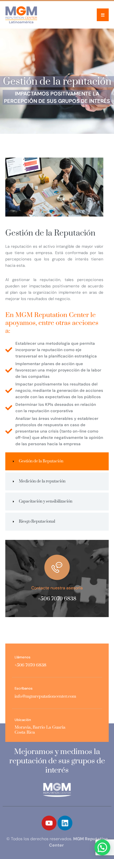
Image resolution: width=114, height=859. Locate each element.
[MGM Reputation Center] (21, 14)
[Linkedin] (65, 823)
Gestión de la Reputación (50, 233)
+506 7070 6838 (57, 599)
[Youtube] (49, 823)
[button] (103, 14)
